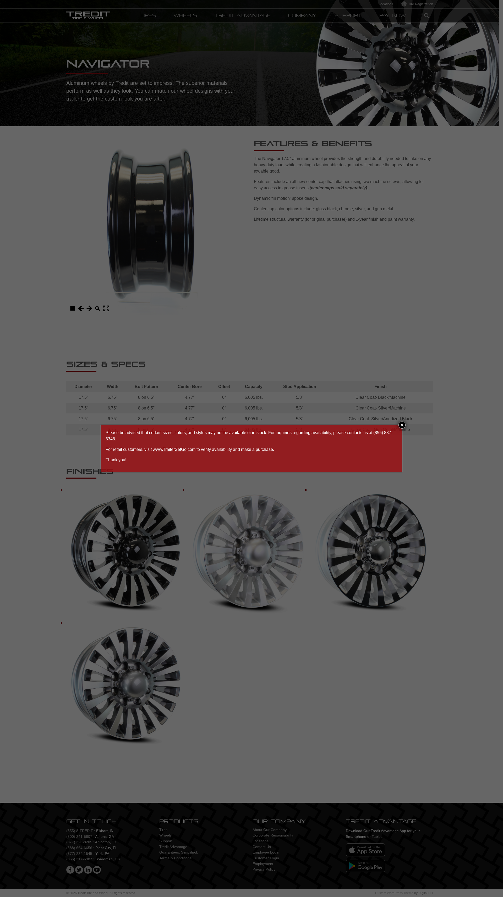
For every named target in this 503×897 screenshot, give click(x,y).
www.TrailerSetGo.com (174, 449)
